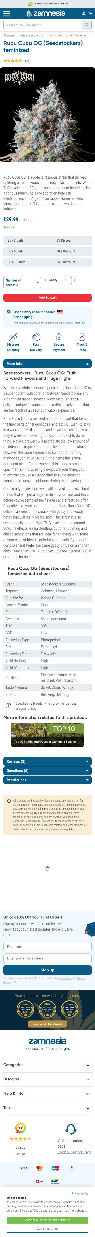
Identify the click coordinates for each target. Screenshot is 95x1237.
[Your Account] (84, 13)
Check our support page (74, 1152)
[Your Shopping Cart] (90, 13)
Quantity (51, 280)
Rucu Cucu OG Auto (29, 551)
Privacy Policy (65, 978)
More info (80, 322)
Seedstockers (71, 393)
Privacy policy (80, 1193)
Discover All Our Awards (47, 1024)
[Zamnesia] (45, 13)
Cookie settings (48, 1229)
